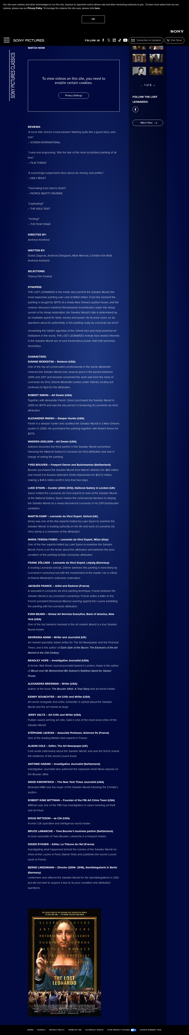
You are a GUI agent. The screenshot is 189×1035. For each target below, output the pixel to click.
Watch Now (146, 122)
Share (30, 1030)
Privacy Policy (35, 8)
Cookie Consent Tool (151, 1030)
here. (97, 8)
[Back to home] (12, 76)
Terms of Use (75, 1030)
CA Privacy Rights (94, 1030)
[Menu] (7, 40)
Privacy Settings (74, 95)
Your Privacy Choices (118, 1030)
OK (93, 19)
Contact (41, 1030)
